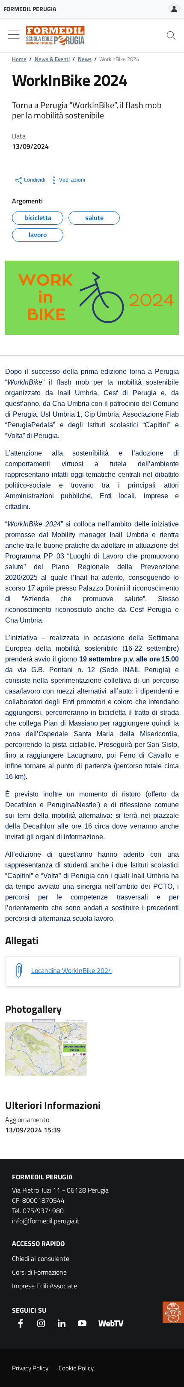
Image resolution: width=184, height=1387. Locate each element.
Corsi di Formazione (39, 1272)
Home (19, 59)
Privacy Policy (30, 1368)
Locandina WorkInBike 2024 (71, 970)
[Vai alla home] (51, 35)
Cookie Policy (76, 1368)
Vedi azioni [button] (72, 179)
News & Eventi (52, 59)
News (85, 59)
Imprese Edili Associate (44, 1286)
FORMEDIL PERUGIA (42, 1177)
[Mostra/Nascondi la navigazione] (14, 34)
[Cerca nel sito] (171, 35)
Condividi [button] (34, 179)
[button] (173, 1312)
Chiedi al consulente (40, 1258)
